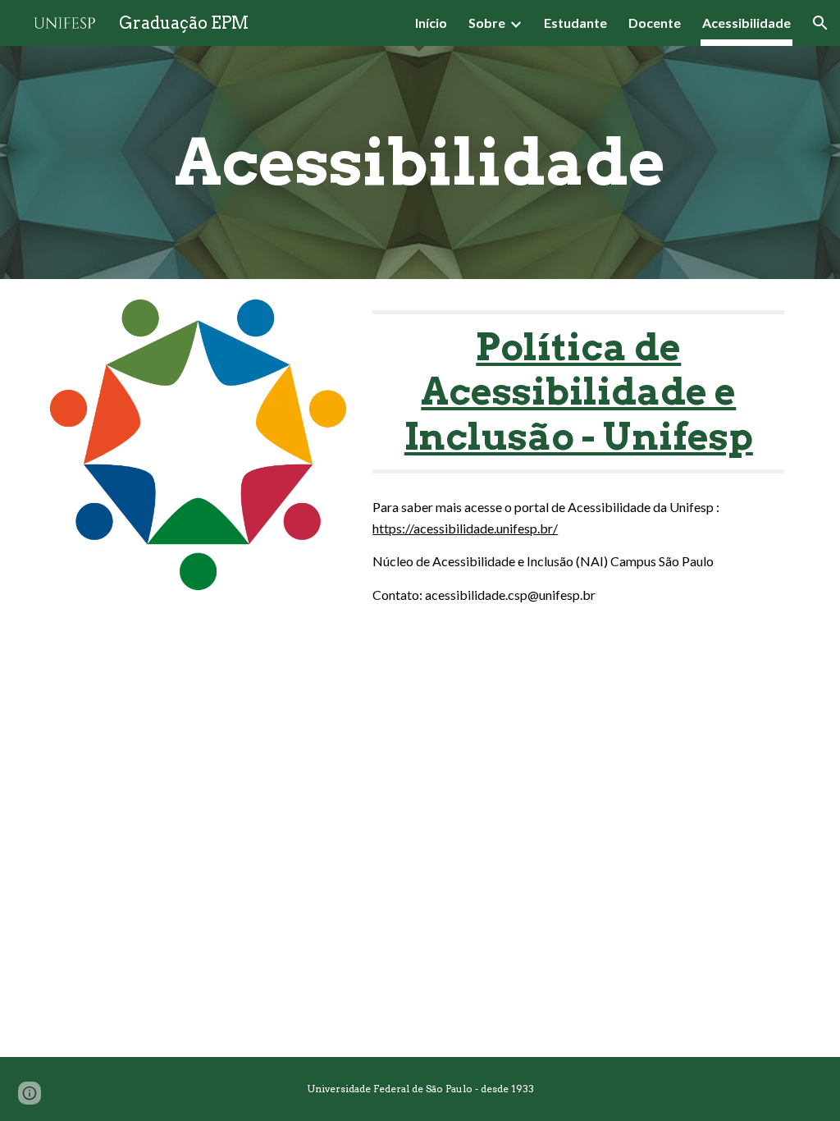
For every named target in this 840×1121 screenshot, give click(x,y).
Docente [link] (654, 22)
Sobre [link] (486, 22)
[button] (820, 23)
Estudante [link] (575, 22)
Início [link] (431, 22)
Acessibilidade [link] (746, 22)
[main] (420, 162)
